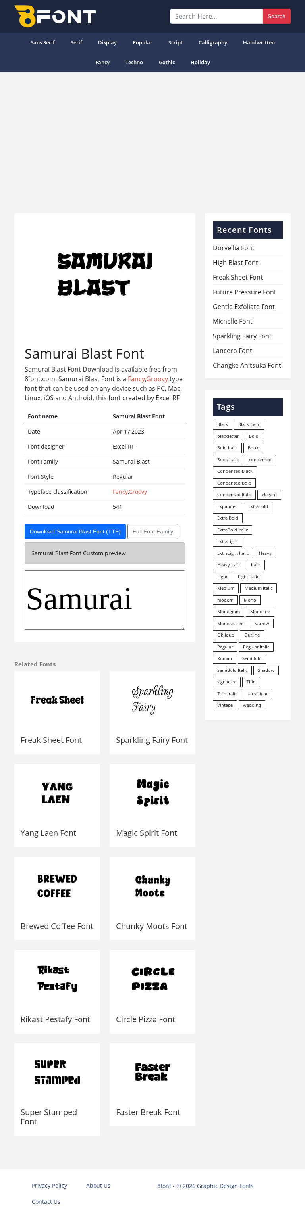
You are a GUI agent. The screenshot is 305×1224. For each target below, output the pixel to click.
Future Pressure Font (244, 292)
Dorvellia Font (234, 248)
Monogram (228, 611)
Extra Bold (227, 518)
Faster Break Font (148, 1112)
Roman (224, 658)
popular (142, 42)
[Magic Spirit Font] (152, 793)
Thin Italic (227, 693)
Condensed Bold (234, 483)
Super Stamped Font (49, 1117)
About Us (98, 1185)
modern (225, 600)
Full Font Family (153, 531)
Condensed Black (235, 471)
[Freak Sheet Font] (57, 700)
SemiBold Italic (232, 670)
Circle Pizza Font (145, 1019)
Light (222, 576)
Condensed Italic (234, 494)
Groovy (157, 378)
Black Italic (249, 424)
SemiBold (252, 658)
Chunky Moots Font (151, 926)
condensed (260, 459)
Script (175, 42)
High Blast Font (235, 262)
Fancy (102, 62)
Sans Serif (43, 42)
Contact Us (46, 1201)
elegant (269, 494)
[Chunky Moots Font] (152, 886)
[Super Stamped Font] (57, 1072)
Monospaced (230, 623)
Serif (76, 42)
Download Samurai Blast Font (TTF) (75, 531)
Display (107, 42)
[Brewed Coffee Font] (57, 886)
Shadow (266, 670)
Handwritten (259, 42)
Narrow (261, 623)
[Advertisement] (152, 139)
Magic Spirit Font (146, 832)
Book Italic (228, 459)
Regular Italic (256, 647)
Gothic (167, 62)
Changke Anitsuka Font (247, 365)
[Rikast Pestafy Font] (57, 979)
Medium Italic (258, 588)
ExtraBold (258, 506)
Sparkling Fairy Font (152, 740)
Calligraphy (213, 42)
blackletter (228, 436)
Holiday (200, 62)
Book (253, 448)
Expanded (227, 506)
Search (277, 16)
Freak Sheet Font (51, 740)
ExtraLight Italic (233, 553)
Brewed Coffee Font (57, 926)
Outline (252, 635)
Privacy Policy (49, 1185)
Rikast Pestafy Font (55, 1019)
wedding (252, 705)
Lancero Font (232, 350)
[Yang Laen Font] (57, 793)
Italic (256, 565)
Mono (250, 600)
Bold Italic (227, 448)
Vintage (225, 705)
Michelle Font (233, 321)
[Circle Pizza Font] (152, 979)
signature (226, 682)
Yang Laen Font (48, 832)
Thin (251, 682)
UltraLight (257, 693)
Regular (225, 647)
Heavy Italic (229, 565)
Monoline (260, 611)
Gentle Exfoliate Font (244, 306)
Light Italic (248, 576)
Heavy (265, 553)
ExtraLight (227, 541)
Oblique (225, 635)
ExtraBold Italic (232, 530)
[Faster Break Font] (152, 1072)
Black (222, 424)
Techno (134, 62)
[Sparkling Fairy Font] (152, 700)
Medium (225, 588)
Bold (254, 436)
